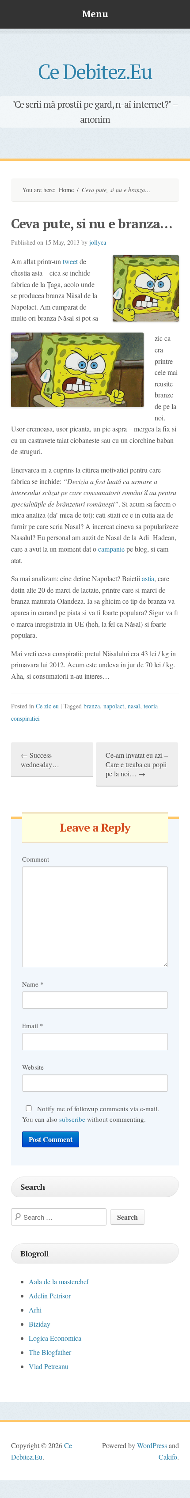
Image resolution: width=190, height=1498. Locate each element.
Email (32, 1025)
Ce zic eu (47, 706)
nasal (134, 706)
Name (33, 984)
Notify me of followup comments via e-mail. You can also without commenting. (90, 1114)
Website (33, 1067)
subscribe (72, 1119)
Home (66, 189)
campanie (111, 548)
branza (92, 706)
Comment (35, 859)
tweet (70, 261)
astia (148, 578)
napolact (113, 706)
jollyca (97, 242)
